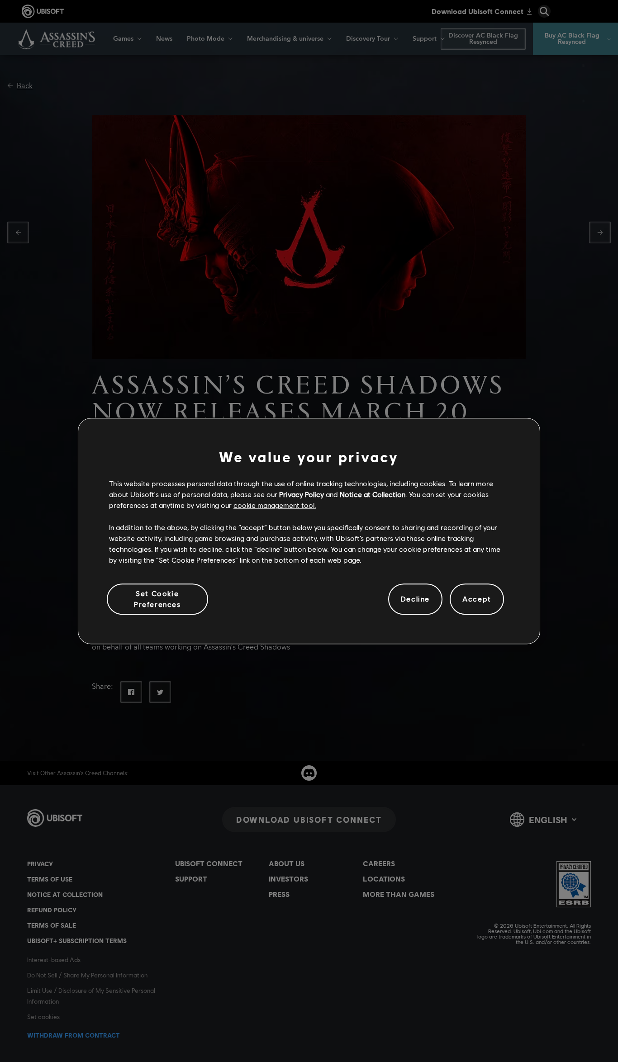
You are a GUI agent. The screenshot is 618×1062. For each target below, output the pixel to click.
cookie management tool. (274, 505)
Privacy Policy (301, 494)
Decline (415, 599)
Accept (476, 599)
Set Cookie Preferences (157, 598)
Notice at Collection (372, 494)
